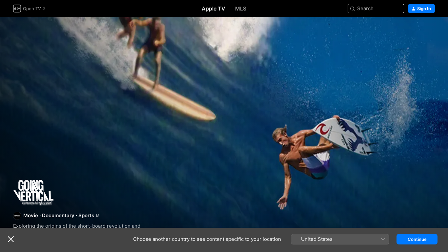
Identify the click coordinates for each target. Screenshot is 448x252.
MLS (240, 8)
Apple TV (213, 8)
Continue (417, 239)
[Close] (11, 239)
